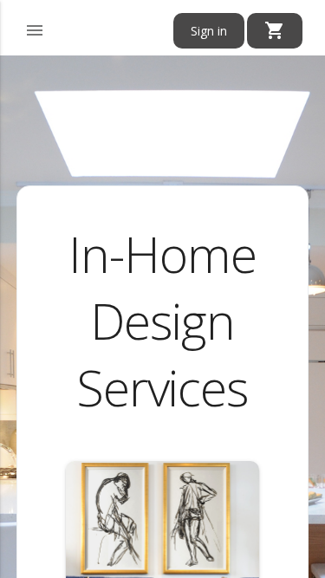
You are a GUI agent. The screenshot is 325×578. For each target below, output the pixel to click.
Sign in (209, 31)
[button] (34, 27)
